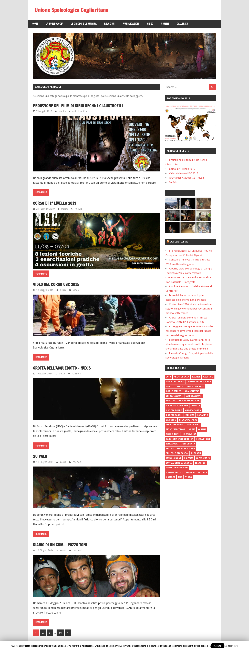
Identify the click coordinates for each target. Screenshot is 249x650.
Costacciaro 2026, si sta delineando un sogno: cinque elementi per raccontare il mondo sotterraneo (189, 309)
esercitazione (174, 396)
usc (180, 477)
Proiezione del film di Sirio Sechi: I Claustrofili (78, 106)
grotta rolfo (174, 410)
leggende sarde (188, 420)
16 (60, 632)
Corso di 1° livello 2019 (54, 203)
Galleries (182, 23)
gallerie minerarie (177, 405)
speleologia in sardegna (180, 448)
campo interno (175, 381)
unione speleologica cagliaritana (186, 472)
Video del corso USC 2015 (56, 284)
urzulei (170, 477)
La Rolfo (171, 420)
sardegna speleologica (179, 439)
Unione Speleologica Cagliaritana (71, 10)
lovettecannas (174, 424)
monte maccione (175, 429)
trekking (200, 463)
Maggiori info (231, 646)
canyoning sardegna (199, 381)
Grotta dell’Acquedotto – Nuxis (62, 368)
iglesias (189, 415)
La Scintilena (179, 241)
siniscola (172, 444)
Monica (62, 111)
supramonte (203, 458)
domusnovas (191, 391)
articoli (75, 111)
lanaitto (202, 415)
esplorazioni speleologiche (182, 401)
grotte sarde (174, 415)
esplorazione (194, 396)
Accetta (217, 646)
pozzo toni (172, 434)
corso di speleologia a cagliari (185, 386)
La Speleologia (54, 23)
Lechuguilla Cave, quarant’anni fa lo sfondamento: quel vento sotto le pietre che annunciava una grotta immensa (188, 344)
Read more (41, 192)
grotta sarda (193, 410)
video (188, 477)
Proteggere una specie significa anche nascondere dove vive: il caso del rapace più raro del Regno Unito (189, 331)
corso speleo (173, 391)
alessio (63, 290)
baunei (196, 377)
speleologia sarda (177, 453)
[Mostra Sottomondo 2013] (190, 140)
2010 (168, 377)
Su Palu (40, 456)
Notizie (165, 23)
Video (150, 23)
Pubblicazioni (131, 23)
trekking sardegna (177, 468)
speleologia (188, 444)
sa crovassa (189, 434)
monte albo (193, 424)
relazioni (76, 373)
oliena (202, 429)
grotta (195, 405)
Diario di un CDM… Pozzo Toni (60, 545)
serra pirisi (203, 439)
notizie (83, 111)
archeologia (181, 377)
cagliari (208, 377)
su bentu (196, 453)
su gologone (173, 458)
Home (35, 23)
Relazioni (109, 23)
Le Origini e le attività (84, 23)
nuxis (192, 429)
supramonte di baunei (179, 463)
